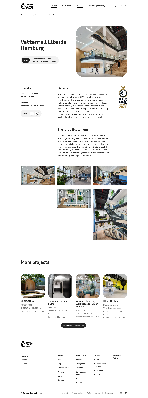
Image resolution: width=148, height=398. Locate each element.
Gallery (97, 359)
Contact (61, 380)
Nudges (97, 374)
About (60, 359)
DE (121, 6)
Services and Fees (81, 373)
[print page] (32, 114)
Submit (79, 382)
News (60, 376)
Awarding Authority (97, 6)
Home (22, 15)
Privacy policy (77, 393)
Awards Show (63, 368)
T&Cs (89, 393)
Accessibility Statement (104, 393)
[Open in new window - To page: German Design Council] (32, 393)
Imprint (65, 393)
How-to (79, 359)
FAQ (77, 378)
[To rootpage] (27, 6)
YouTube (24, 363)
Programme (63, 372)
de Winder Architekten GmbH (33, 105)
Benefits (79, 368)
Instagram (25, 356)
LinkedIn (24, 360)
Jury (59, 364)
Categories (80, 364)
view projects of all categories (73, 325)
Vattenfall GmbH (27, 96)
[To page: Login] (114, 6)
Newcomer (98, 370)
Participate (67, 6)
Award (54, 6)
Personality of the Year (100, 365)
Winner (80, 6)
